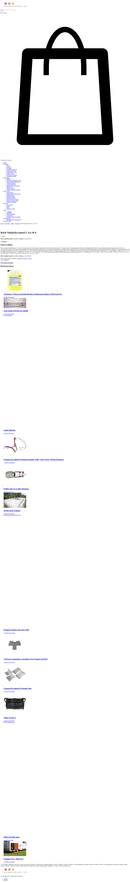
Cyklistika (9, 211)
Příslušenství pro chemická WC (14, 219)
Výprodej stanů (7, 221)
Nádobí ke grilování (11, 202)
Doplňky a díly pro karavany (13, 190)
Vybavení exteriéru (11, 183)
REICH (7, 260)
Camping (6, 164)
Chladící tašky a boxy (12, 172)
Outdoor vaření (10, 173)
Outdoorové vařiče (11, 198)
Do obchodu (3, 241)
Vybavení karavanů (11, 184)
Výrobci (6, 878)
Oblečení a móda (11, 208)
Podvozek (17, 223)
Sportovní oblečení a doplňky (14, 217)
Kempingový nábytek (12, 169)
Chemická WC (7, 218)
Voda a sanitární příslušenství (13, 181)
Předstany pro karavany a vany (14, 180)
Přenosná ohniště (11, 196)
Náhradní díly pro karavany (13, 185)
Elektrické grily (10, 195)
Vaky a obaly (10, 204)
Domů (5, 162)
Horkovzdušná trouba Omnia (13, 194)
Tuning (12, 223)
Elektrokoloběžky (11, 214)
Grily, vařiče (6, 191)
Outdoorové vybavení (12, 175)
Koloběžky (9, 213)
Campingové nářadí (11, 176)
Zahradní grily (10, 192)
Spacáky (9, 166)
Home (2, 223)
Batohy (8, 206)
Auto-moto (7, 223)
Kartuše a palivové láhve (12, 200)
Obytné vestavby (11, 188)
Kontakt (5, 880)
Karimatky (9, 168)
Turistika (6, 203)
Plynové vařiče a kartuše (12, 199)
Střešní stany (10, 187)
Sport (5, 210)
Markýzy (9, 179)
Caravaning (6, 177)
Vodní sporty (10, 215)
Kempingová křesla (11, 171)
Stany (8, 165)
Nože (8, 207)
